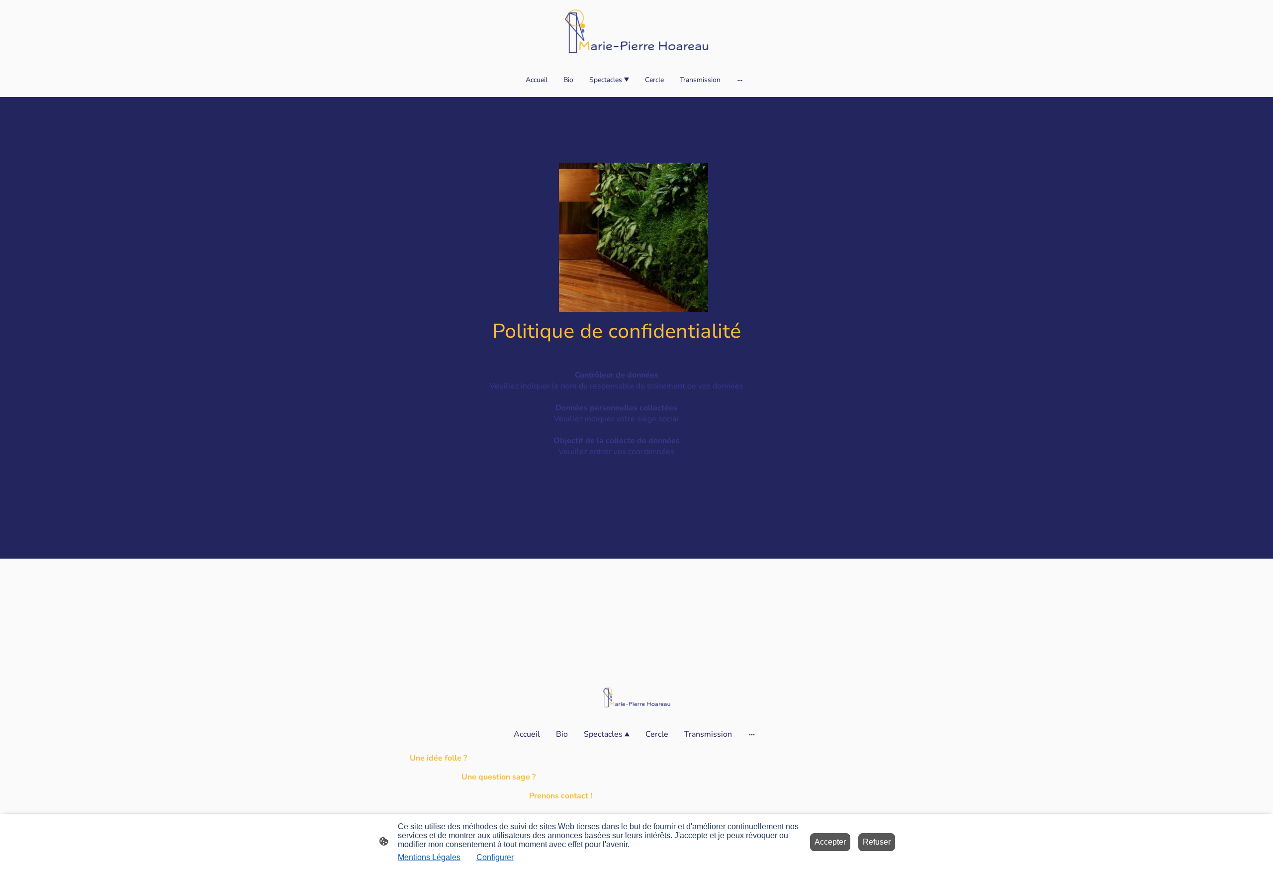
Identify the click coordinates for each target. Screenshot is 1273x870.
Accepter (830, 842)
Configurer (495, 857)
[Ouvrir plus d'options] (739, 80)
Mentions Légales (429, 857)
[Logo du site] (636, 30)
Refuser (877, 842)
